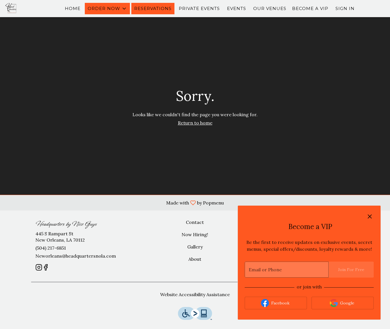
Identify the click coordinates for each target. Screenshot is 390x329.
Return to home (195, 123)
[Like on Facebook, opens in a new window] (45, 268)
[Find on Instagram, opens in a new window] (38, 268)
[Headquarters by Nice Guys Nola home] (30, 8)
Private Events (199, 8)
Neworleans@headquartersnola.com (75, 256)
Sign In (345, 8)
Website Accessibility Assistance (195, 294)
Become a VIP (310, 8)
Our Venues (269, 8)
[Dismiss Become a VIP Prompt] (370, 216)
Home (73, 8)
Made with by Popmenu (114, 202)
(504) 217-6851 (50, 248)
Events (236, 8)
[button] (107, 8)
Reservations (153, 8)
